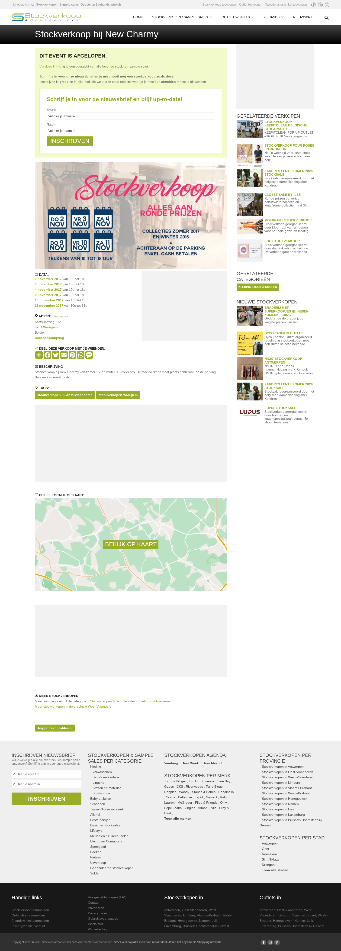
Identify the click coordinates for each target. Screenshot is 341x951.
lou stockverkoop (282, 241)
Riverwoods (194, 786)
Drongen (268, 865)
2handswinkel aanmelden (30, 920)
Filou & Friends (206, 802)
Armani (203, 808)
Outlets (85, 4)
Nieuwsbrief (304, 17)
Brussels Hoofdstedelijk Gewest (206, 926)
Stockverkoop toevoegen (219, 4)
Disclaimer (95, 924)
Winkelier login (98, 929)
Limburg (189, 915)
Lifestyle (96, 830)
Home (138, 17)
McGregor (184, 802)
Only (223, 802)
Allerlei (95, 814)
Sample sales (69, 4)
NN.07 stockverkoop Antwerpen (283, 360)
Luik (215, 920)
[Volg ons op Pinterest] (327, 5)
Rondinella (226, 792)
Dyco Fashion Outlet (283, 333)
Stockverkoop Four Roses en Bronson (289, 147)
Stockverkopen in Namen (280, 804)
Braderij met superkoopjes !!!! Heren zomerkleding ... (286, 311)
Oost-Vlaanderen (194, 910)
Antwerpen (270, 843)
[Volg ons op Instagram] (320, 5)
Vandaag (171, 763)
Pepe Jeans (173, 808)
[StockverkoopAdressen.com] (46, 17)
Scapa (170, 797)
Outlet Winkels (236, 17)
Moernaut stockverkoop (288, 220)
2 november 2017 (48, 279)
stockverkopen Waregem (118, 395)
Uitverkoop (98, 862)
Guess (169, 786)
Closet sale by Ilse (282, 195)
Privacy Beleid (98, 913)
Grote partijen (100, 820)
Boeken (95, 852)
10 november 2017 (49, 300)
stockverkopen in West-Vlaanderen (65, 395)
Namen (204, 920)
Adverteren (96, 908)
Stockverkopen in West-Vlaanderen (288, 777)
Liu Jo (193, 781)
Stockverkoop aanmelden (30, 910)
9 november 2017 (48, 295)
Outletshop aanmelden (28, 915)
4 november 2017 (48, 289)
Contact (93, 902)
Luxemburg (172, 926)
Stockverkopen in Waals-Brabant (286, 793)
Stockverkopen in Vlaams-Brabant (287, 788)
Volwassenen (102, 772)
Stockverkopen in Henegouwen (285, 798)
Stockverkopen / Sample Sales (180, 17)
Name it (211, 797)
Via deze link (48, 66)
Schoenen (97, 804)
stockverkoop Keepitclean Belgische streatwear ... (285, 125)
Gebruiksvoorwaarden (104, 918)
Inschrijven (46, 799)
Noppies (170, 792)
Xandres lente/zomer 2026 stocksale (288, 172)
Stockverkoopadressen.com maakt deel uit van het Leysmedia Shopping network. (168, 942)
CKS (180, 786)
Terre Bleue (214, 786)
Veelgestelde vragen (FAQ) (108, 897)
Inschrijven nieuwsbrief (28, 926)
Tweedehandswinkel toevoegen (286, 4)
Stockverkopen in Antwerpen (283, 766)
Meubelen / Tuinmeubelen (109, 836)
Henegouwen (187, 920)
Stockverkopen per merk (197, 775)
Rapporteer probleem (54, 728)
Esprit (199, 797)
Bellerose (185, 797)
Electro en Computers (106, 841)
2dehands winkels (109, 4)
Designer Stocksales (105, 825)
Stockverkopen (47, 4)
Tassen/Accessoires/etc (107, 809)
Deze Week (190, 763)
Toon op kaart (61, 316)
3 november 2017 (48, 284)
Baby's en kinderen (107, 777)
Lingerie (98, 782)
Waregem (50, 327)
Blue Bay (223, 781)
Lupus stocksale (280, 408)
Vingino (189, 808)
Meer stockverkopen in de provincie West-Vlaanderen (74, 706)
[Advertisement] (184, 306)
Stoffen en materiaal (107, 788)
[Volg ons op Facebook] (313, 5)
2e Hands (272, 17)
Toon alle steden (275, 870)
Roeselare (269, 854)
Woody (184, 792)
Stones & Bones (204, 792)
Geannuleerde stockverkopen (112, 868)
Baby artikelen (100, 798)
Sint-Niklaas (270, 859)
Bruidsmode (101, 793)
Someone (207, 781)
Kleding (95, 766)
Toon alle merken (177, 818)
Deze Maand (212, 763)
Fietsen (95, 857)
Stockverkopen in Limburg (281, 782)
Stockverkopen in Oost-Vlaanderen (287, 772)
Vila (213, 808)
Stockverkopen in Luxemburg (283, 814)
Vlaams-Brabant (209, 915)
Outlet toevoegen (250, 4)
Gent (265, 849)
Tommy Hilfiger (175, 781)
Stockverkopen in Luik (278, 809)
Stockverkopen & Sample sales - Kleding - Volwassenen (131, 701)
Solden (95, 873)
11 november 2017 (49, 305)
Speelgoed (98, 846)
